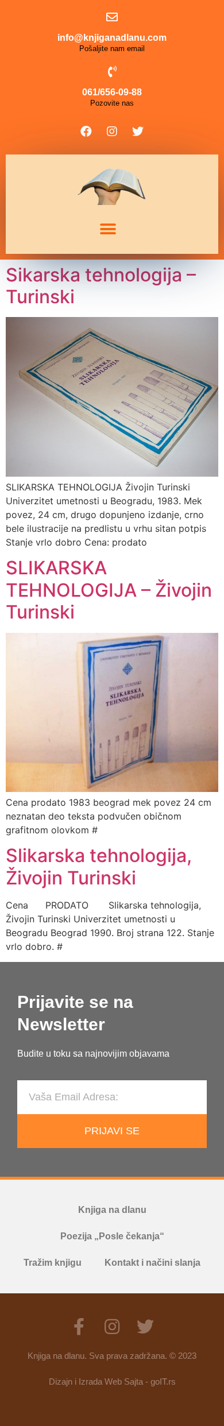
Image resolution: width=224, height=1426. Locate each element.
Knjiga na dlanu (112, 1210)
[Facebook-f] (78, 1326)
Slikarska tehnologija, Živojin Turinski (99, 866)
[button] (108, 229)
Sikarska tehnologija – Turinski (101, 286)
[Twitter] (137, 131)
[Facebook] (86, 131)
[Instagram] (112, 131)
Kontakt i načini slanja (152, 1262)
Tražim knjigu (53, 1262)
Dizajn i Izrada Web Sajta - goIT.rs (112, 1381)
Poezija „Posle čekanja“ (112, 1236)
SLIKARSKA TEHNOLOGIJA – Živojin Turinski (109, 590)
